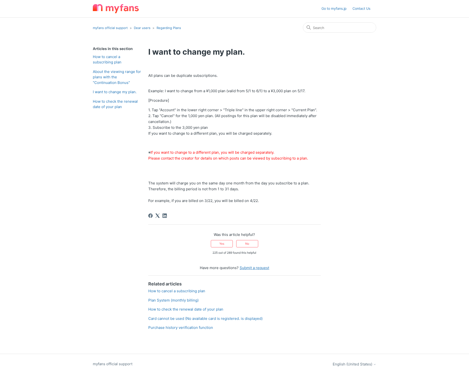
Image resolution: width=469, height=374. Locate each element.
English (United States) (353, 364)
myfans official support (110, 28)
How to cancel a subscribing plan (107, 59)
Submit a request (254, 267)
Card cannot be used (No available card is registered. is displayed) (205, 318)
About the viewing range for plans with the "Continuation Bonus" (117, 77)
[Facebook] (150, 215)
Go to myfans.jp (334, 8)
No (247, 243)
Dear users (142, 28)
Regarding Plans (169, 28)
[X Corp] (157, 215)
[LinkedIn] (164, 215)
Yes (221, 243)
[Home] (116, 8)
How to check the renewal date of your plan (115, 104)
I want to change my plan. (115, 92)
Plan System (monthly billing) (173, 300)
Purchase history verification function (180, 327)
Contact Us (361, 8)
